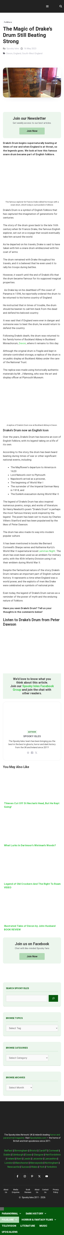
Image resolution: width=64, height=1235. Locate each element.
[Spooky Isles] (19, 6)
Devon (9, 53)
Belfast (8, 1150)
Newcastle (13, 1166)
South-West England (32, 53)
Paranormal (10, 1213)
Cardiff (43, 1150)
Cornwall (53, 1150)
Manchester (21, 1162)
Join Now (32, 130)
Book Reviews (28, 1191)
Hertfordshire (53, 1154)
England (17, 53)
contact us (45, 1191)
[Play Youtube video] (32, 651)
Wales (34, 1166)
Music (43, 1225)
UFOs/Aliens (10, 1232)
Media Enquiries (15, 1191)
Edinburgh (17, 1154)
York (42, 1166)
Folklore (8, 22)
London (9, 1162)
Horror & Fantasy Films (37, 1219)
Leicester (37, 1158)
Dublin (7, 1154)
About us (6, 1191)
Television (9, 1225)
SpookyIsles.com (38, 1138)
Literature (27, 1225)
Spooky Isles (13, 48)
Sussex (25, 1166)
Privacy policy (56, 1191)
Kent (19, 1158)
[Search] (53, 998)
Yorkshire (51, 1166)
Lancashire (51, 1158)
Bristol (33, 1150)
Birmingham (21, 1150)
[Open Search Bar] (60, 6)
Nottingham (51, 1162)
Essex (28, 1154)
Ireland (11, 1158)
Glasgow (38, 1154)
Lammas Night (47, 551)
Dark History (34, 1213)
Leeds (27, 1158)
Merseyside (36, 1162)
